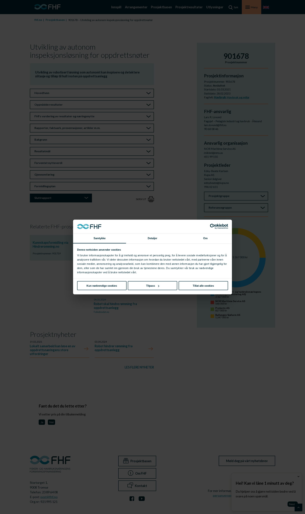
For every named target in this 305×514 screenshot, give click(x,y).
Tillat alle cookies (203, 285)
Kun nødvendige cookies (101, 285)
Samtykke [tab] (100, 238)
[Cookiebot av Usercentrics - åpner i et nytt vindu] (212, 226)
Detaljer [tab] (152, 238)
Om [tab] (205, 238)
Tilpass (150, 285)
